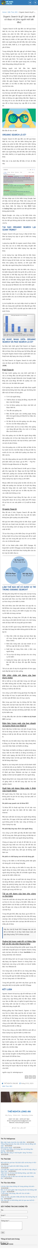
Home (4, 12)
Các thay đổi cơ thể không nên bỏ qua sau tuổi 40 (17, 1200)
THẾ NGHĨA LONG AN (19, 1111)
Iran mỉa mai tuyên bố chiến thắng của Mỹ (15, 1166)
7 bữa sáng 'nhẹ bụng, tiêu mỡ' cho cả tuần (15, 1193)
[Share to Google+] (30, 1077)
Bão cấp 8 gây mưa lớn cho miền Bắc (13, 1142)
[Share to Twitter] (34, 1077)
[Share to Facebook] (26, 1077)
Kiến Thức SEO (13, 12)
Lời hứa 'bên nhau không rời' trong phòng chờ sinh (17, 1186)
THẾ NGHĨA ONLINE (11, 1083)
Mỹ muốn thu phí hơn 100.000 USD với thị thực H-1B (18, 1162)
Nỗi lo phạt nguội (6, 1147)
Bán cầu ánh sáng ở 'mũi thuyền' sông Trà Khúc (16, 1152)
